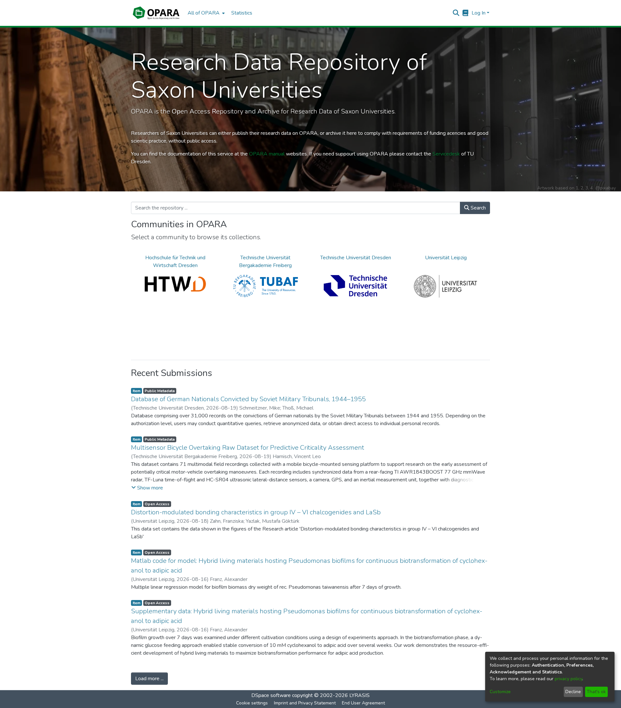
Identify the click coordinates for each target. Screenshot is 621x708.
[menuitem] (205, 13)
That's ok (596, 692)
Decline (573, 692)
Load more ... (149, 678)
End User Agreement (363, 703)
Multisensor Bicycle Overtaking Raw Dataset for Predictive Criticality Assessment (247, 447)
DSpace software (271, 695)
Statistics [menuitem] (241, 12)
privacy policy (568, 679)
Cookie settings (252, 703)
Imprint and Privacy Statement (305, 703)
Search (477, 207)
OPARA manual (267, 153)
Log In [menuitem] (478, 12)
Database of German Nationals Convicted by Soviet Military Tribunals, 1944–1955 (248, 399)
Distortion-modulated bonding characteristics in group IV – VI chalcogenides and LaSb (256, 512)
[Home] (156, 12)
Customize (500, 692)
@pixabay (605, 188)
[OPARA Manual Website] (466, 13)
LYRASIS (359, 695)
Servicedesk (446, 153)
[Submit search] (456, 13)
